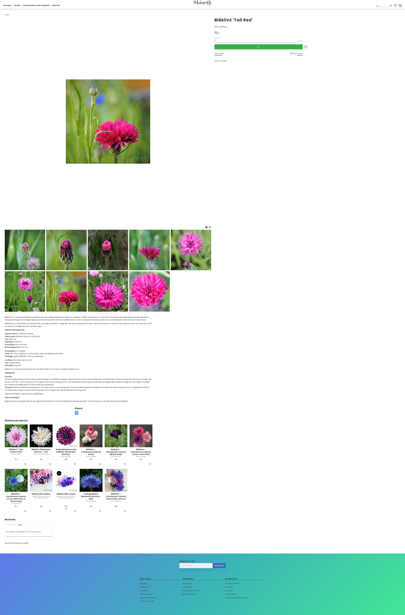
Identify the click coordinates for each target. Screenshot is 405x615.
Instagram (229, 591)
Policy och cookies (147, 601)
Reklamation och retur (148, 598)
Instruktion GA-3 (188, 594)
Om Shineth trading (232, 584)
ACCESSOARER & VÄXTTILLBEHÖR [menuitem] (36, 5)
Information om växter (190, 591)
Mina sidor (144, 584)
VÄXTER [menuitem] (17, 5)
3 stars (11, 525)
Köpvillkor (144, 591)
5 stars (14, 525)
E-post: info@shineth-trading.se (237, 598)
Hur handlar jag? (146, 594)
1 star (7, 525)
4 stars (13, 525)
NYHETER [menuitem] (55, 5)
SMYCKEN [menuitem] (7, 5)
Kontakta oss (145, 587)
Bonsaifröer (186, 584)
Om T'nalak (229, 587)
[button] (395, 5)
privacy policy (221, 570)
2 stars (9, 525)
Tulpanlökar (187, 587)
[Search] (391, 5)
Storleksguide (230, 594)
